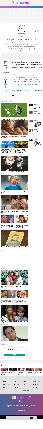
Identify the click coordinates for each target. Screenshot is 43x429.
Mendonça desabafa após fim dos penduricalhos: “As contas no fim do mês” (37, 143)
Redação (22, 36)
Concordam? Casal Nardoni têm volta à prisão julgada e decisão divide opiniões (37, 124)
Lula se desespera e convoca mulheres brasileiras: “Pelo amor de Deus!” (21, 373)
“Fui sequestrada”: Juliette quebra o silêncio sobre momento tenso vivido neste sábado (4, 373)
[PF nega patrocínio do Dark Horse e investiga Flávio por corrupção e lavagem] (38, 369)
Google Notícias (38, 90)
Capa (1, 23)
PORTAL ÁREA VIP (35, 378)
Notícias (4, 23)
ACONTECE (24, 378)
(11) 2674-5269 (21, 413)
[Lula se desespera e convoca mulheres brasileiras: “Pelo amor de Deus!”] (21, 369)
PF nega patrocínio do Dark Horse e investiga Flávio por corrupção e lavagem (38, 373)
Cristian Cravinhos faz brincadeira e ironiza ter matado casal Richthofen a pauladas (37, 134)
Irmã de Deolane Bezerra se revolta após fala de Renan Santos (37, 115)
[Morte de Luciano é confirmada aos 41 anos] (31, 105)
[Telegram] (5, 87)
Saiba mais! (32, 96)
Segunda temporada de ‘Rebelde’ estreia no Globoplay (25, 84)
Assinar (14, 354)
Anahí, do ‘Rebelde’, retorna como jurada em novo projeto (26, 79)
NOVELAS (13, 378)
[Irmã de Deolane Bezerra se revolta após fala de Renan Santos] (31, 112)
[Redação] (5, 63)
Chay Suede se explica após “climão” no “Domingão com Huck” (27, 75)
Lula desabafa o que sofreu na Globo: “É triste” (29, 372)
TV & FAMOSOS (4, 378)
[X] (5, 82)
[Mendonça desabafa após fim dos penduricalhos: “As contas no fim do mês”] (31, 140)
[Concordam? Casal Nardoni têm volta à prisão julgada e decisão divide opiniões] (31, 121)
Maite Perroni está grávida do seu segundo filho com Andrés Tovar (27, 82)
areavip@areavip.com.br (21, 411)
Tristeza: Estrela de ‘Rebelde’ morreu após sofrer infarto (26, 77)
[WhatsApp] (5, 84)
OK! (31, 417)
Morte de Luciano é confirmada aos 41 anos (38, 107)
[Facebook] (5, 80)
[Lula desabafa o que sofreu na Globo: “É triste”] (30, 369)
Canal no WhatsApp (18, 90)
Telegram (29, 90)
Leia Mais (28, 417)
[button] (37, 2)
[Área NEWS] (21, 26)
